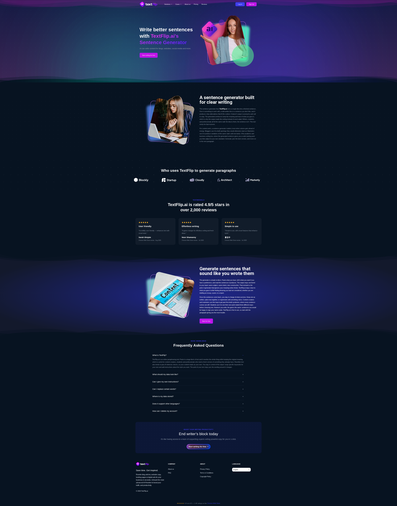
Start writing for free (148, 55)
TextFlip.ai (144, 491)
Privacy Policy (205, 469)
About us (171, 469)
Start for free (206, 321)
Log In (240, 4)
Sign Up (251, 4)
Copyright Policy (205, 476)
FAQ (169, 473)
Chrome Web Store (213, 503)
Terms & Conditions (206, 473)
